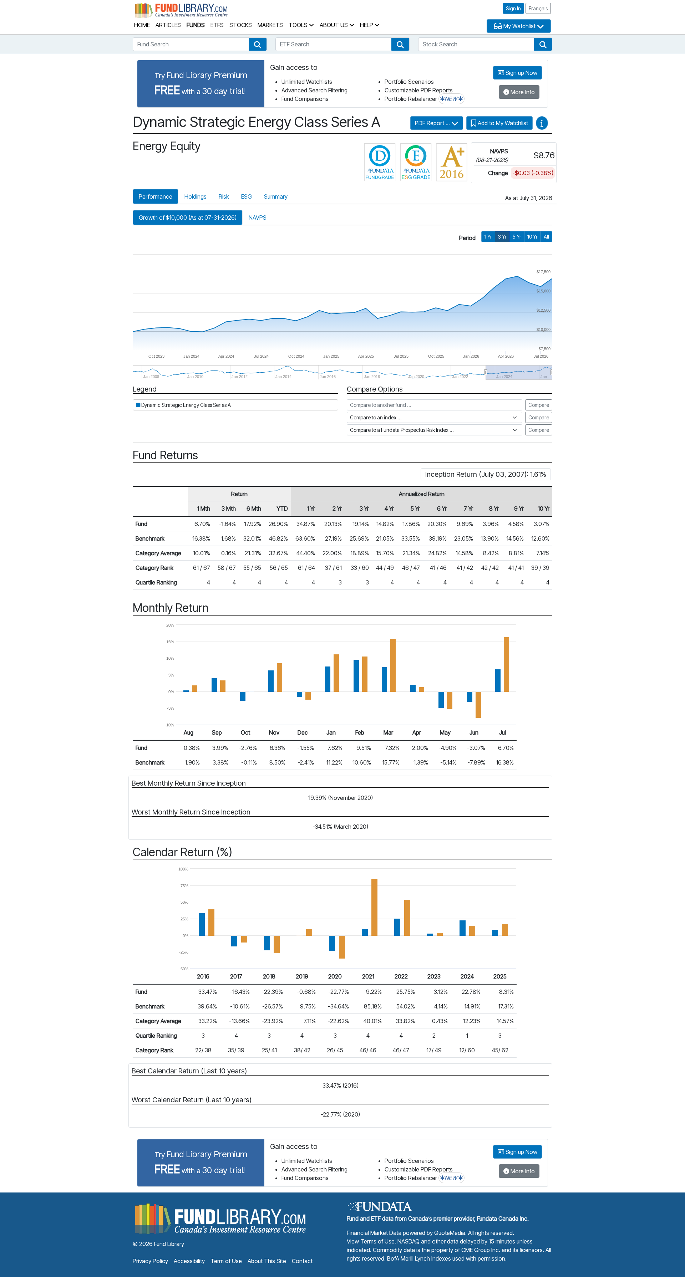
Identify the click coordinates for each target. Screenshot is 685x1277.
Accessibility (189, 1261)
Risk (224, 196)
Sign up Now (520, 72)
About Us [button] (334, 25)
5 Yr (517, 237)
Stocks (240, 25)
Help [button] (367, 25)
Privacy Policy (150, 1261)
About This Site (267, 1261)
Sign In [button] (513, 8)
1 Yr (488, 237)
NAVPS (258, 217)
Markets (270, 25)
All (546, 237)
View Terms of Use (371, 1241)
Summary (276, 196)
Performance (155, 196)
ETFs (217, 25)
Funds (196, 25)
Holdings (195, 196)
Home (142, 25)
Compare (538, 405)
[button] (258, 44)
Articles (168, 25)
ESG (246, 196)
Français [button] (538, 8)
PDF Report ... (433, 123)
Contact (302, 1261)
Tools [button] (299, 25)
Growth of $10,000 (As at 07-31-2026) (188, 217)
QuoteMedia (449, 1232)
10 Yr (532, 237)
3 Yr (502, 237)
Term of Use (226, 1261)
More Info (522, 92)
